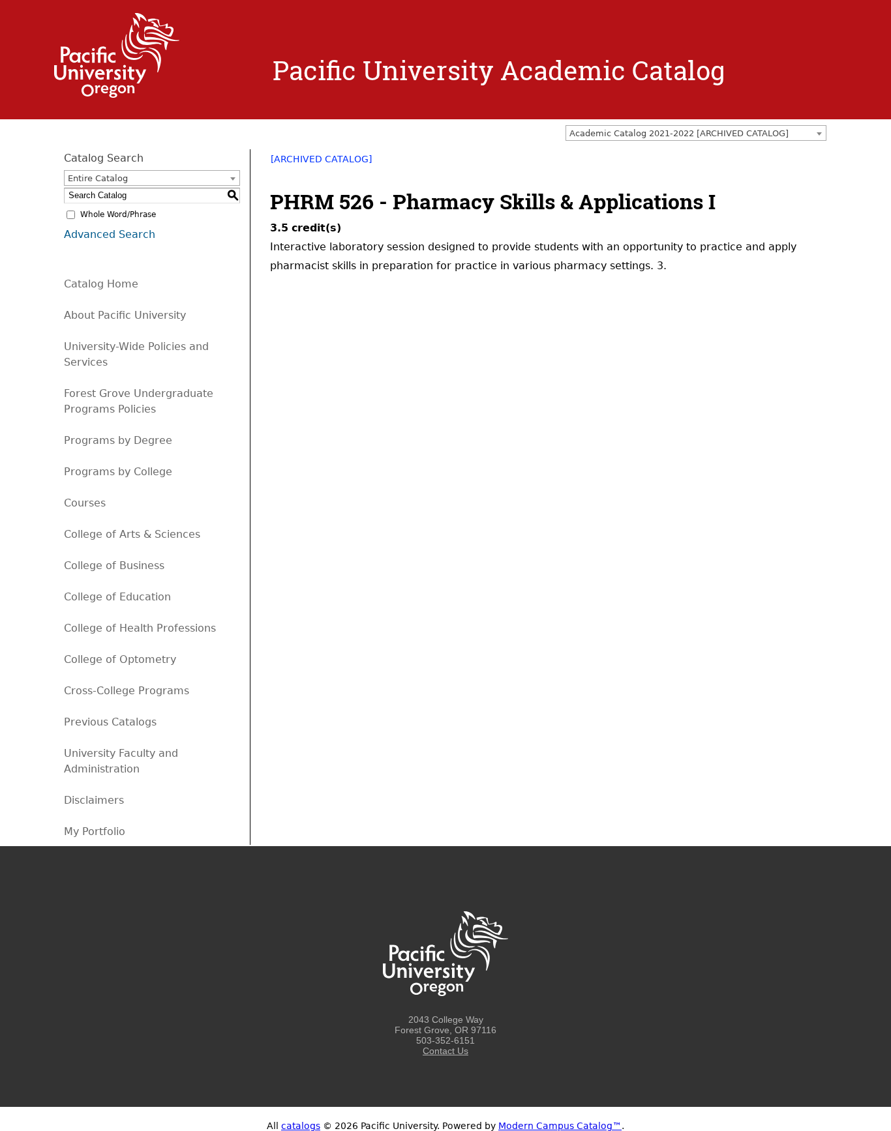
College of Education (117, 597)
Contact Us (445, 1051)
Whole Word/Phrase (118, 214)
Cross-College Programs (126, 690)
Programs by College (118, 471)
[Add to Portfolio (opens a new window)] (768, 163)
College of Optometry (120, 659)
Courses (85, 503)
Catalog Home (101, 284)
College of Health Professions (140, 628)
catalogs (300, 1126)
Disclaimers (94, 800)
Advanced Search (109, 234)
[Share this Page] (785, 163)
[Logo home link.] (116, 94)
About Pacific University (125, 315)
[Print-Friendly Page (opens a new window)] (801, 163)
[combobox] (696, 133)
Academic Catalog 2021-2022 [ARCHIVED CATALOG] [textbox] (679, 133)
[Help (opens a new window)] (818, 163)
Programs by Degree (118, 440)
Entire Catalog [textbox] (98, 178)
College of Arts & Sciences (132, 534)
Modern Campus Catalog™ (560, 1126)
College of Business (114, 565)
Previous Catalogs (110, 722)
